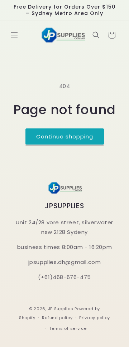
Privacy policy (94, 318)
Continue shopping (64, 136)
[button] (14, 35)
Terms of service (67, 328)
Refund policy (57, 318)
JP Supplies (60, 309)
